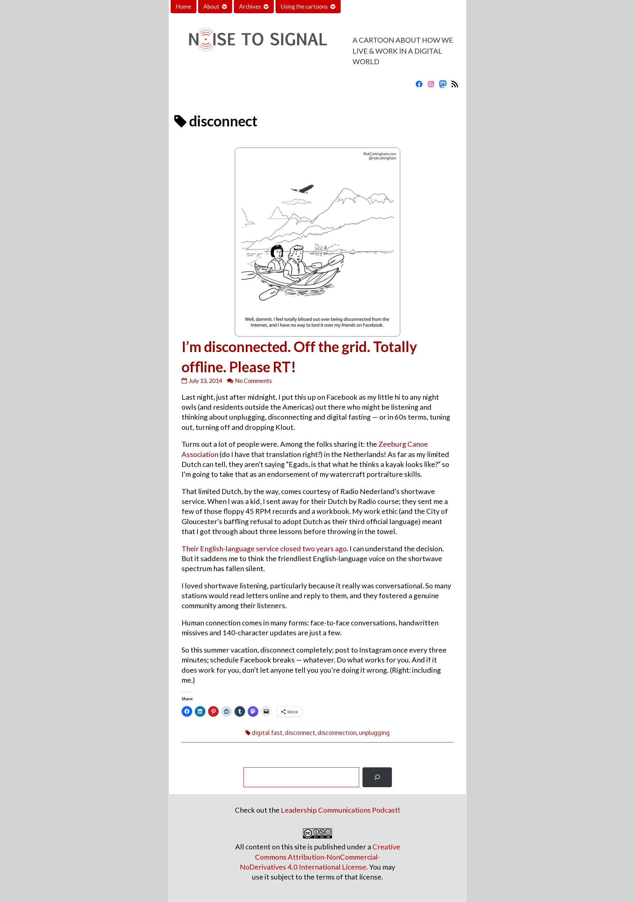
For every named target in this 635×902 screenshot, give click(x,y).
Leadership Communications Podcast (339, 810)
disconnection (337, 732)
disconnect (300, 732)
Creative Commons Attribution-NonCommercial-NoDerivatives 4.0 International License (320, 856)
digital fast (267, 732)
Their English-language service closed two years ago (264, 548)
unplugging (374, 732)
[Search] (377, 777)
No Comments (253, 380)
